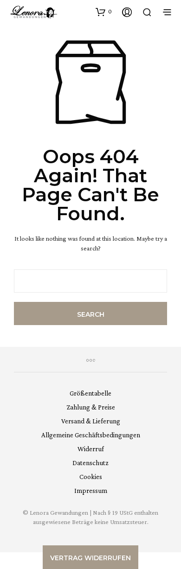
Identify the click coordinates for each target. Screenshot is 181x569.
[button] (104, 11)
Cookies (90, 476)
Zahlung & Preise (90, 407)
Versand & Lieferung (90, 421)
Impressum (90, 490)
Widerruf (91, 449)
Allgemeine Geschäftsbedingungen (90, 435)
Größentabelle (90, 393)
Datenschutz (90, 463)
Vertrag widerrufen (90, 558)
